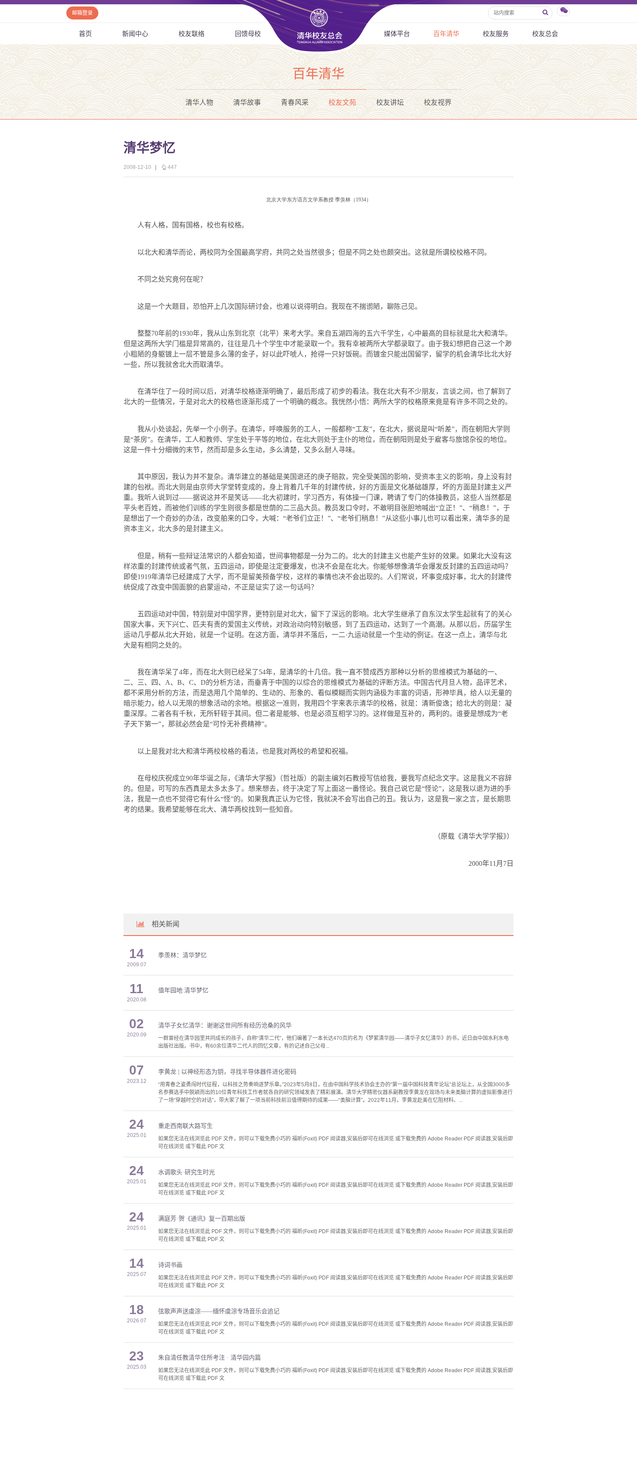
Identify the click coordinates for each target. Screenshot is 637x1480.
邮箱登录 (82, 13)
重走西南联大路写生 (185, 1126)
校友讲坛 (390, 102)
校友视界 (438, 102)
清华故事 (247, 102)
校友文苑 (342, 102)
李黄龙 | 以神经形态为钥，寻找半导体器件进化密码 (227, 1072)
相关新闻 (165, 924)
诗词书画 (170, 1265)
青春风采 (295, 102)
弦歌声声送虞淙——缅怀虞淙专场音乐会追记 (219, 1311)
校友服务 (496, 33)
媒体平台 (397, 33)
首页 (85, 33)
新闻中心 (135, 33)
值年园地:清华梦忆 (183, 990)
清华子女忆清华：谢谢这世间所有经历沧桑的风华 (225, 1025)
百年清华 (446, 33)
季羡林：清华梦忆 (182, 955)
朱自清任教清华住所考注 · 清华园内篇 (209, 1357)
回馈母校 (248, 33)
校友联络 (192, 33)
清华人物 (199, 102)
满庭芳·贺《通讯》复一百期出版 (201, 1218)
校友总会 (545, 33)
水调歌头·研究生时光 (186, 1172)
